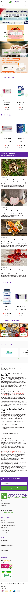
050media (22, 583)
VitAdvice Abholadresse (7, 545)
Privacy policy (4, 550)
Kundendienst (4, 540)
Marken (3, 520)
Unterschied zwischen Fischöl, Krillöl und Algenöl (12, 241)
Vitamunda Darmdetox (6, 533)
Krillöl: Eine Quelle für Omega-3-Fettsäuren (13, 271)
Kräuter (19, 451)
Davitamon (18, 393)
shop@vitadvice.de (7, 510)
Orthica (13, 393)
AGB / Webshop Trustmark (6, 585)
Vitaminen (5, 451)
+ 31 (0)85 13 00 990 (8, 512)
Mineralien (12, 451)
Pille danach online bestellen (8, 525)
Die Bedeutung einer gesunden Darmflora (12, 211)
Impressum (3, 543)
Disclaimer (3, 586)
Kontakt (3, 548)
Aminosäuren (4, 452)
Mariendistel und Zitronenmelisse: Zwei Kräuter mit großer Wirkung (14, 181)
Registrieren (13, 488)
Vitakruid (6, 394)
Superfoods (15, 452)
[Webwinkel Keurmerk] (14, 566)
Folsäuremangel (5, 530)
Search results (4, 553)
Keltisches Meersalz (6, 527)
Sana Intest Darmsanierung (7, 522)
